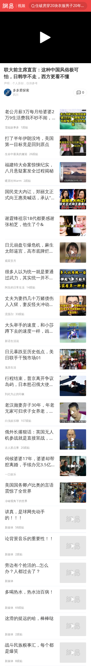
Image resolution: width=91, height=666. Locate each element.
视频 (21, 5)
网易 (8, 6)
